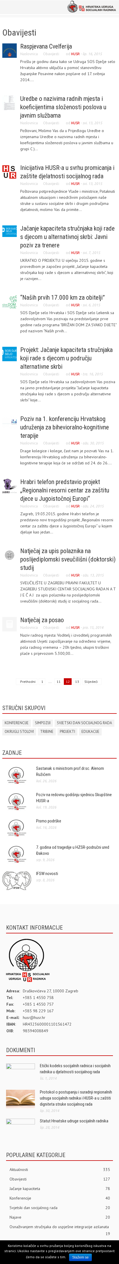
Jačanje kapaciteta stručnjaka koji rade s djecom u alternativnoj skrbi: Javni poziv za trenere (67, 237)
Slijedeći (91, 681)
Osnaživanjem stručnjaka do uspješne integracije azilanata (60, 1227)
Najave (60, 1217)
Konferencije (60, 1198)
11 (59, 681)
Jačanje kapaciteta (60, 1188)
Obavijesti (51, 54)
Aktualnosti (60, 1169)
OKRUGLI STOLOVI (19, 731)
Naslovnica (29, 54)
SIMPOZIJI (43, 722)
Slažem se (80, 1257)
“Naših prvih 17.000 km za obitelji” (62, 297)
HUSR (75, 54)
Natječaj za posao (42, 620)
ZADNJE (12, 752)
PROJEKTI (67, 731)
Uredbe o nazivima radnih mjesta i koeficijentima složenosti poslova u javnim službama (63, 107)
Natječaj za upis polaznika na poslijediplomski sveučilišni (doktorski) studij (68, 559)
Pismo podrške (48, 821)
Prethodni (27, 681)
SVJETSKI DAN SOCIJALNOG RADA (84, 722)
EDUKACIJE (90, 731)
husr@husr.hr (34, 1017)
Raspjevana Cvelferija (46, 46)
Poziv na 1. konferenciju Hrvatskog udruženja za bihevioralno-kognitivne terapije (64, 427)
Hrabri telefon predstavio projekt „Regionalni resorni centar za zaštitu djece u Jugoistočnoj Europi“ (64, 490)
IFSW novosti (47, 873)
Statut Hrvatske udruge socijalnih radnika (74, 1121)
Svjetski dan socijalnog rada (60, 1207)
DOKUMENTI (20, 1050)
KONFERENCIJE (17, 722)
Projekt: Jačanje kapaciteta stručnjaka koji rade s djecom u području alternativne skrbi (66, 358)
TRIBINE (46, 731)
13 (77, 681)
